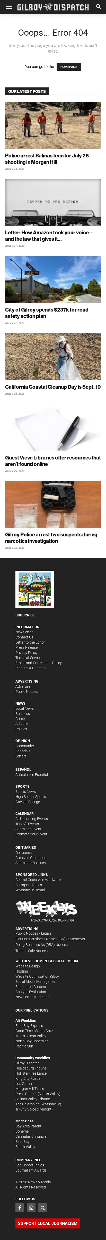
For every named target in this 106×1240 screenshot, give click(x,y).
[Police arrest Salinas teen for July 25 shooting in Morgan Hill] (53, 125)
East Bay (22, 1141)
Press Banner (26, 1094)
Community (24, 746)
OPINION (22, 741)
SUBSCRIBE (25, 615)
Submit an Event (28, 829)
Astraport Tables (28, 885)
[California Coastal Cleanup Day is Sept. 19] (53, 356)
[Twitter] (42, 1207)
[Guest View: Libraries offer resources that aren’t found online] (53, 427)
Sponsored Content (30, 987)
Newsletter (24, 632)
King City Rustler (28, 1078)
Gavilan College (27, 802)
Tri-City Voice (25, 1109)
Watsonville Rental (30, 890)
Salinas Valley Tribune (32, 1099)
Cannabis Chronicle (30, 1136)
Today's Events (27, 824)
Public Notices (26, 691)
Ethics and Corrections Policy (38, 663)
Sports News (25, 791)
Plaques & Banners (30, 668)
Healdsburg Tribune (31, 1068)
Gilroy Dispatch (27, 1063)
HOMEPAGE (68, 67)
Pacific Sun (24, 1046)
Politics (21, 729)
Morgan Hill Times (29, 1089)
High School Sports (30, 797)
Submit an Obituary (30, 863)
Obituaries (23, 853)
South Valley (25, 1147)
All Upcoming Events (31, 819)
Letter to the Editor (30, 642)
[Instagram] (31, 1207)
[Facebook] (19, 1207)
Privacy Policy (26, 653)
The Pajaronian (27, 1104)
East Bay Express (29, 1026)
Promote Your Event (31, 834)
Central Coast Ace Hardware (38, 880)
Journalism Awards (31, 1170)
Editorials (22, 751)
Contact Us (24, 637)
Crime (20, 719)
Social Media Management (36, 981)
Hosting (21, 971)
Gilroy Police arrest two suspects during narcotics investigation (51, 537)
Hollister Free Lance (31, 1073)
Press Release (26, 647)
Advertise (22, 686)
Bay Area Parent (28, 1126)
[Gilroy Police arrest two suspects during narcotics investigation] (53, 504)
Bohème (22, 1131)
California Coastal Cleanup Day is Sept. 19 (53, 387)
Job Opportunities (29, 1165)
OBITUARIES (25, 847)
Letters (20, 756)
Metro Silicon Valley (30, 1036)
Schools (21, 724)
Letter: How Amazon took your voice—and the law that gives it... (49, 235)
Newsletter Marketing (32, 997)
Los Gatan (23, 1084)
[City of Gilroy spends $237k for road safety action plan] (53, 279)
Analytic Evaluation (30, 992)
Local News (24, 708)
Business (22, 714)
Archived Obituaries (30, 858)
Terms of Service (28, 658)
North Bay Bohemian (32, 1041)
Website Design (27, 966)
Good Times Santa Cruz (34, 1031)
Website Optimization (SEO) (37, 976)
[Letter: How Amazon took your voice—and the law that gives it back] (53, 202)
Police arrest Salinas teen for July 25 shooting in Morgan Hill (47, 158)
